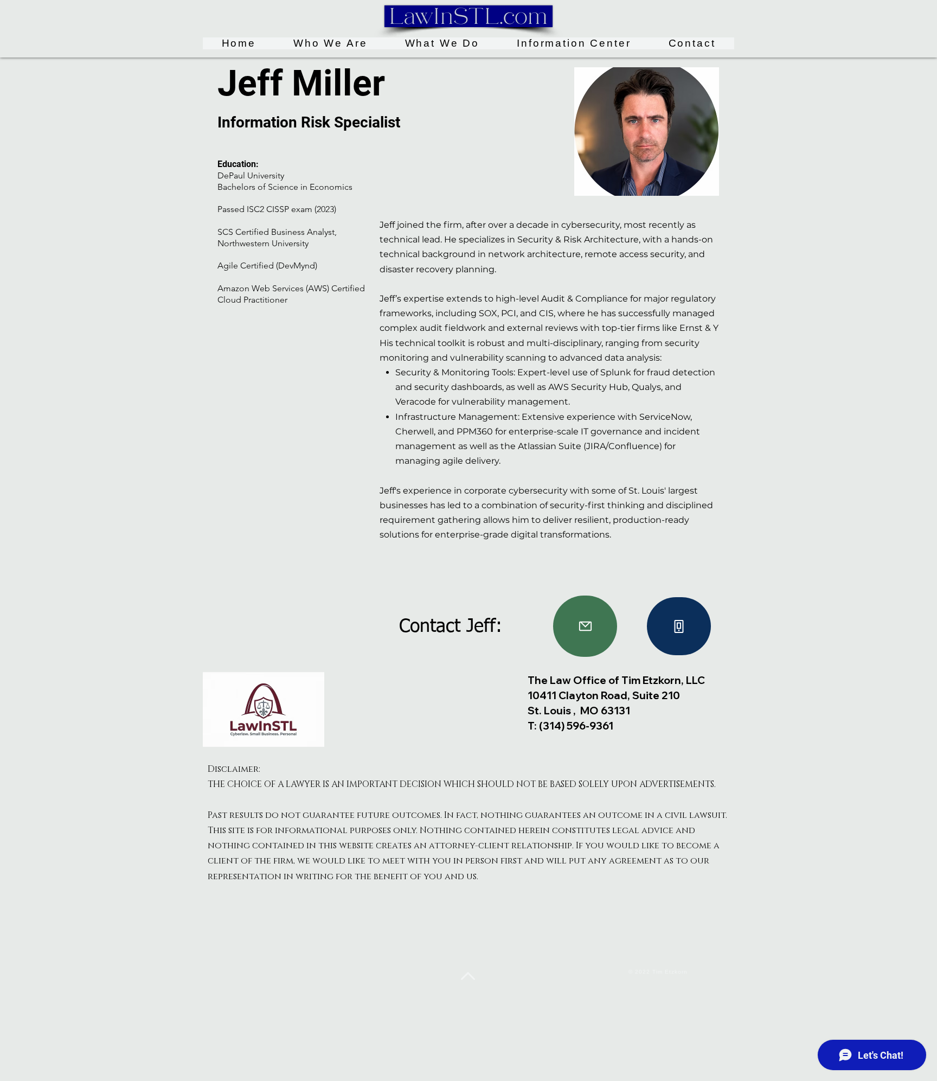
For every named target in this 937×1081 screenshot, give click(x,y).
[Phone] (679, 626)
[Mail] (585, 626)
